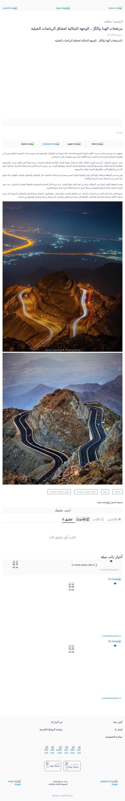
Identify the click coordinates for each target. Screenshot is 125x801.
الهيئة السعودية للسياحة (59, 492)
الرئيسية (118, 21)
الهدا (105, 492)
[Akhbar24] (106, 783)
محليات (108, 21)
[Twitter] (72, 749)
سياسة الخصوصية (113, 737)
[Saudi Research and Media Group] (14, 783)
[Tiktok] (52, 749)
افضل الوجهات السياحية (86, 492)
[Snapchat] (46, 749)
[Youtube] (59, 749)
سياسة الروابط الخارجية (51, 729)
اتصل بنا (118, 729)
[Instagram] (66, 749)
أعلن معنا (117, 722)
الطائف (117, 492)
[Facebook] (79, 749)
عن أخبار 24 (56, 722)
